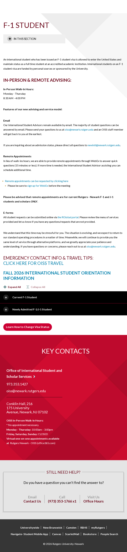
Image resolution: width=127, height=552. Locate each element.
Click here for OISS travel (33, 263)
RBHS (83, 527)
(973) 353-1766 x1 (62, 501)
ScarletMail (72, 534)
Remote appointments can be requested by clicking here (36, 181)
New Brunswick (52, 527)
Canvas (56, 534)
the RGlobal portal (68, 217)
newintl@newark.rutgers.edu (104, 145)
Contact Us (32, 501)
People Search (109, 534)
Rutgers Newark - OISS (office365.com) (32, 443)
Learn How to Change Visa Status (27, 327)
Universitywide (29, 527)
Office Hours (93, 501)
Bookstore (90, 534)
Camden (71, 527)
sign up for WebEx (37, 185)
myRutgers (98, 527)
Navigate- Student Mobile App (29, 534)
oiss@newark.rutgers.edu (79, 129)
